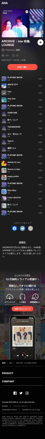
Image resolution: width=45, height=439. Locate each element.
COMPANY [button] (8, 381)
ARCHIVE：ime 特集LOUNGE (26, 363)
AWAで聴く (22, 67)
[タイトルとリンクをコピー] (30, 228)
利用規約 (5, 406)
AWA (18, 49)
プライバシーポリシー (20, 406)
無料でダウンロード (22, 309)
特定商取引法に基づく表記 (31, 409)
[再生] (41, 42)
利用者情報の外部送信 (9, 409)
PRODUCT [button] (7, 373)
